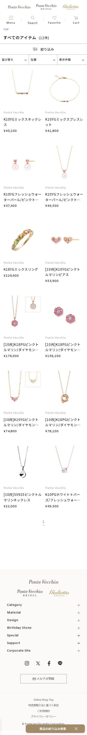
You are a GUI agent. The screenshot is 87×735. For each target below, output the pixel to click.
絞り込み (47, 49)
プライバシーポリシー (43, 716)
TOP (5, 29)
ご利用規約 (43, 711)
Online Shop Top (44, 699)
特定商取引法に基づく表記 (43, 705)
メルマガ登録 (45, 679)
